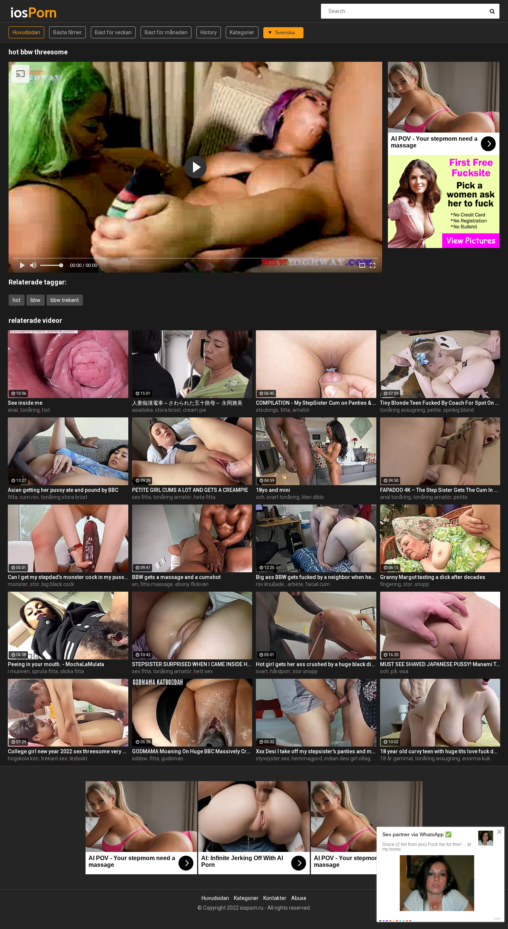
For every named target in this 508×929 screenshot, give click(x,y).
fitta (285, 410)
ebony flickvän (192, 584)
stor (34, 584)
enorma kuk (476, 758)
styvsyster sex (272, 758)
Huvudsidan (26, 32)
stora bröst (168, 410)
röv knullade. (270, 584)
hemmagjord (307, 758)
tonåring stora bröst (64, 497)
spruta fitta (45, 671)
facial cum (317, 584)
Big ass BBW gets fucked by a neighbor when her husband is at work (316, 577)
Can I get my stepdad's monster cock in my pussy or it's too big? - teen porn (68, 577)
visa (403, 671)
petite (434, 410)
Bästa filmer (67, 32)
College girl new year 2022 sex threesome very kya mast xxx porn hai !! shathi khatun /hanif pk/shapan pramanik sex (68, 751)
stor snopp (305, 671)
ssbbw (139, 758)
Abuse (298, 898)
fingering (390, 584)
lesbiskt (78, 758)
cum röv (29, 497)
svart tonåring (283, 497)
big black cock (58, 584)
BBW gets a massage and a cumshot (176, 577)
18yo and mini (273, 490)
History (208, 32)
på (394, 671)
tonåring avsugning (402, 410)
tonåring (30, 410)
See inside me (25, 403)
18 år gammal (396, 758)
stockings (267, 410)
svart (262, 671)
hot (16, 300)
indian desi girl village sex (353, 758)
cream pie (194, 410)
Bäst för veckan (113, 32)
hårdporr (280, 671)
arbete (295, 584)
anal (13, 410)
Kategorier (242, 32)
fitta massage (156, 584)
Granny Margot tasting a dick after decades (432, 577)
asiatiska (142, 410)
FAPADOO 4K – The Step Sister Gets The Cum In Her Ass (440, 490)
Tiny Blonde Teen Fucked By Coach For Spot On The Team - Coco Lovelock (440, 403)
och (260, 497)
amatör (301, 410)
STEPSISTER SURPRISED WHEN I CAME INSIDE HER (192, 664)
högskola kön (23, 758)
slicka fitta (72, 671)
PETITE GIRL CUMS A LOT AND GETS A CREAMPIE (190, 490)
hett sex (203, 671)
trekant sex (54, 758)
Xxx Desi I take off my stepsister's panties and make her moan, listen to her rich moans (316, 751)
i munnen (19, 671)
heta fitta (204, 497)
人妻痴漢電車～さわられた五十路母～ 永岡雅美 (187, 403)
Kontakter (274, 898)
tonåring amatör (172, 497)
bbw (35, 300)
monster (18, 584)
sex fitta (141, 497)
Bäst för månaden (166, 32)
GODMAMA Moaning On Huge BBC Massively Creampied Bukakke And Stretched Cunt (192, 751)
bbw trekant (65, 300)
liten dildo (313, 497)
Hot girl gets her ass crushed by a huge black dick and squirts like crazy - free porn (316, 664)
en (135, 584)
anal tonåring (395, 497)
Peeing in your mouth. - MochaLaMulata (56, 664)
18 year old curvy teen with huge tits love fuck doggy (440, 751)
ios (29, 12)
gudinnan (172, 758)
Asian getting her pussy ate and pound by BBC (63, 490)
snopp (422, 584)
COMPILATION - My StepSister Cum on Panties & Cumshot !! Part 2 (316, 403)
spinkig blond (458, 410)
